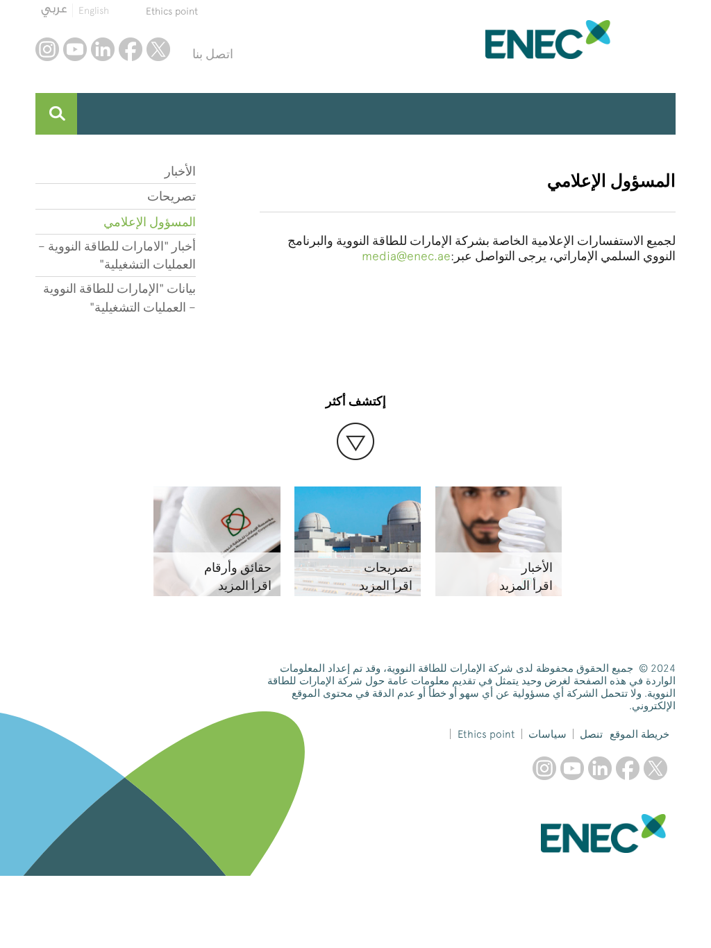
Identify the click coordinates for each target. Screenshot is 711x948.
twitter (158, 49)
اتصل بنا (212, 53)
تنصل (591, 734)
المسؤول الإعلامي (149, 221)
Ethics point (172, 11)
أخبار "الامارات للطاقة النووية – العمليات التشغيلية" (116, 255)
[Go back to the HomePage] (580, 39)
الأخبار (180, 171)
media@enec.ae (406, 255)
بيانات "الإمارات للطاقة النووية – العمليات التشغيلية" (119, 297)
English (93, 10)
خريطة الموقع (639, 734)
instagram (47, 49)
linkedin (103, 49)
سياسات (547, 734)
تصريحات (171, 196)
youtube (75, 49)
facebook (130, 49)
